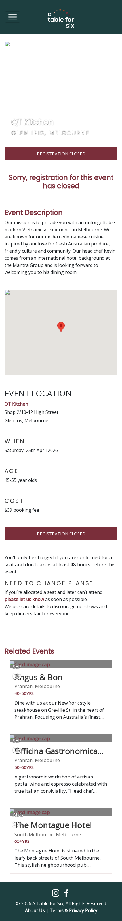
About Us (35, 910)
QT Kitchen (16, 404)
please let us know (24, 599)
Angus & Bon (38, 677)
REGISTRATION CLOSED (61, 533)
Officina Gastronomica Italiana (56, 756)
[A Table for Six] (61, 21)
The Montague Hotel (53, 824)
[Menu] (12, 17)
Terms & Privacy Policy (73, 910)
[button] (56, 892)
